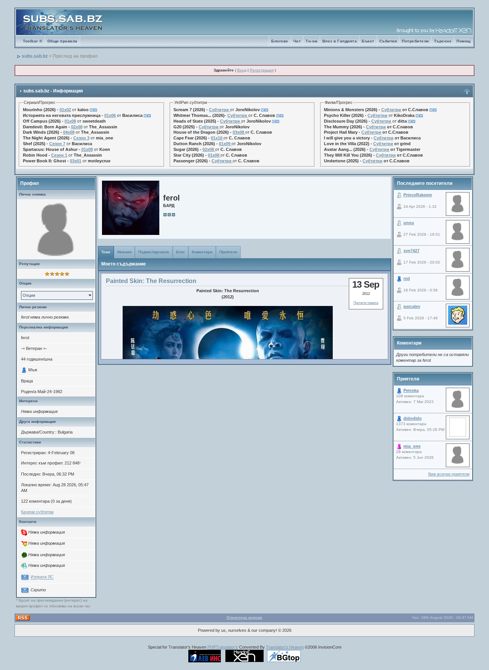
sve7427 (411, 250)
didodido (412, 418)
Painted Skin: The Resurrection (151, 281)
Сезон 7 (57, 143)
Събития (388, 41)
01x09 (224, 143)
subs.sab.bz (35, 56)
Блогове (279, 41)
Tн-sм (311, 41)
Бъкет (368, 41)
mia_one (412, 446)
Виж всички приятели (449, 474)
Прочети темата (365, 303)
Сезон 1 (59, 155)
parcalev (411, 306)
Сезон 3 (81, 138)
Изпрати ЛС (42, 577)
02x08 (77, 127)
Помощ (464, 41)
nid (406, 278)
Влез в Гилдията (339, 41)
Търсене (443, 41)
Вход (241, 70)
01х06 (110, 115)
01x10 (216, 138)
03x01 (75, 161)
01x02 (65, 109)
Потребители (415, 41)
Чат (297, 41)
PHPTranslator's (222, 647)
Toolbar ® (32, 41)
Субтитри (219, 109)
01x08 (70, 121)
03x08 (238, 132)
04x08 (68, 132)
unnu (408, 222)
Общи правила (62, 41)
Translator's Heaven (285, 647)
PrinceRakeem (417, 195)
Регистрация (262, 70)
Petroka (411, 390)
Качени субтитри (37, 512)
